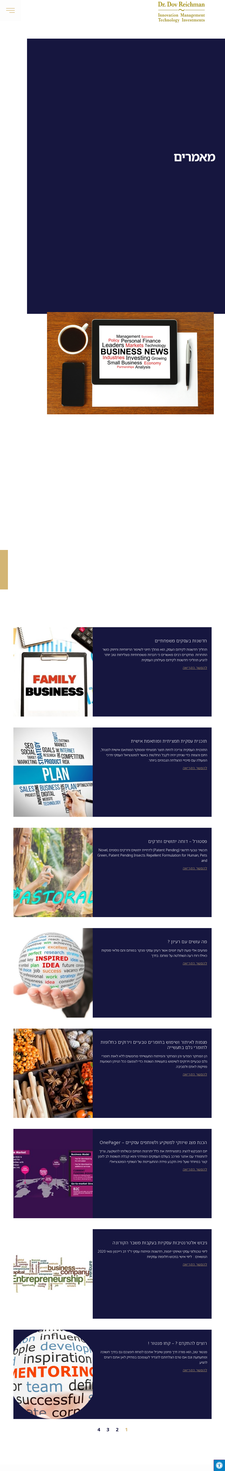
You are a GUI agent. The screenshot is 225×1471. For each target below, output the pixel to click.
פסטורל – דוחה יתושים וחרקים (177, 841)
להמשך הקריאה (195, 667)
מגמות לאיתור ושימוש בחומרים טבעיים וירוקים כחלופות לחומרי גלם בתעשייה (154, 1044)
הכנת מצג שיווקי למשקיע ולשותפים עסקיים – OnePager (153, 1142)
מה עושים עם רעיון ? (187, 942)
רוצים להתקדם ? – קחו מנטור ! (177, 1343)
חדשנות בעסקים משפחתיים (181, 641)
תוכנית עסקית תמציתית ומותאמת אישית (169, 741)
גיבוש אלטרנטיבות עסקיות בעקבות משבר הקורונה (159, 1243)
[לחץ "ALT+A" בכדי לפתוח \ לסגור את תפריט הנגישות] (219, 1465)
